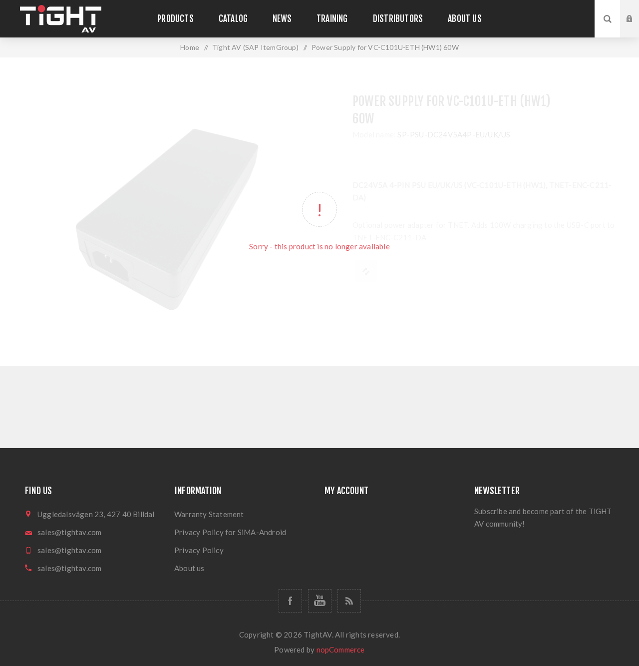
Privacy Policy (199, 550)
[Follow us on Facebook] (290, 601)
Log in (637, 9)
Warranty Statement (209, 514)
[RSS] (349, 601)
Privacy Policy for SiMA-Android (230, 532)
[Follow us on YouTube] (319, 601)
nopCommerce (341, 649)
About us (189, 568)
